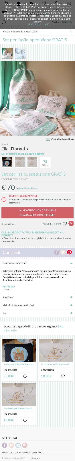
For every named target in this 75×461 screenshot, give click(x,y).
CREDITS (36, 458)
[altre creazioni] (6, 162)
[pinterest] (24, 447)
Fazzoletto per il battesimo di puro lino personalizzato (29, 408)
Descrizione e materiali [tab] (15, 262)
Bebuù (5, 453)
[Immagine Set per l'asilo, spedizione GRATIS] (7, 53)
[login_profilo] (25, 376)
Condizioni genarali (18, 453)
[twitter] (11, 447)
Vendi (40, 453)
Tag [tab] (4, 313)
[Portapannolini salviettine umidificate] (18, 350)
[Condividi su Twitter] (63, 252)
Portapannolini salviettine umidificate (22, 364)
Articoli (45, 162)
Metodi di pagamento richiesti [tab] (18, 305)
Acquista (33, 453)
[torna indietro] (70, 32)
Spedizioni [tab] (8, 297)
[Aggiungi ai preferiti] (64, 223)
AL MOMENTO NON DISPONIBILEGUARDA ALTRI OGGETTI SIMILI (37, 213)
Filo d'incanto (10, 369)
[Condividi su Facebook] (57, 252)
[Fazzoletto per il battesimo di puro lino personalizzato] (18, 394)
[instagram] (18, 447)
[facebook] (4, 447)
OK (47, 24)
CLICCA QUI (34, 24)
